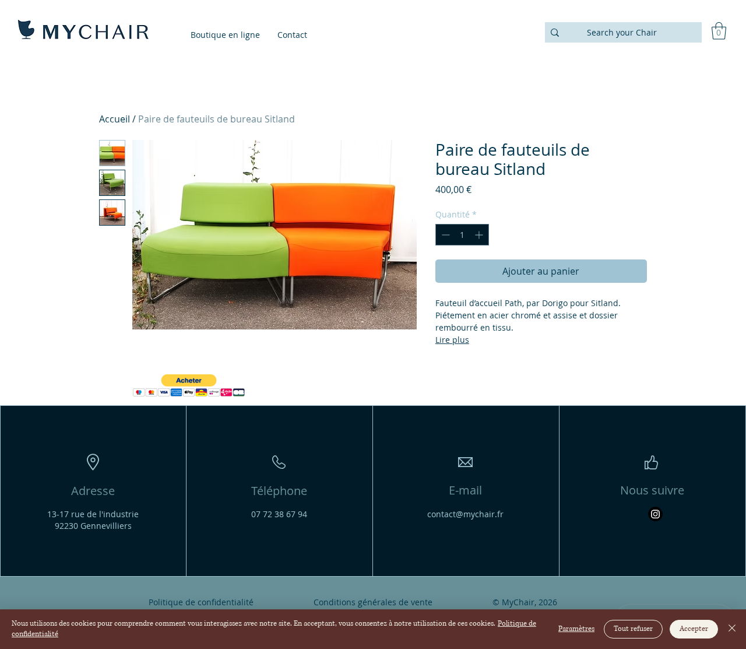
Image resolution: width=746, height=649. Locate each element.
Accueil (114, 119)
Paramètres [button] (576, 629)
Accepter (694, 629)
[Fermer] (732, 629)
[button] (719, 31)
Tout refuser (633, 629)
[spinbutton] (462, 234)
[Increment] (480, 234)
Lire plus (452, 339)
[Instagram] (655, 514)
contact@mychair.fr (465, 514)
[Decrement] (444, 234)
